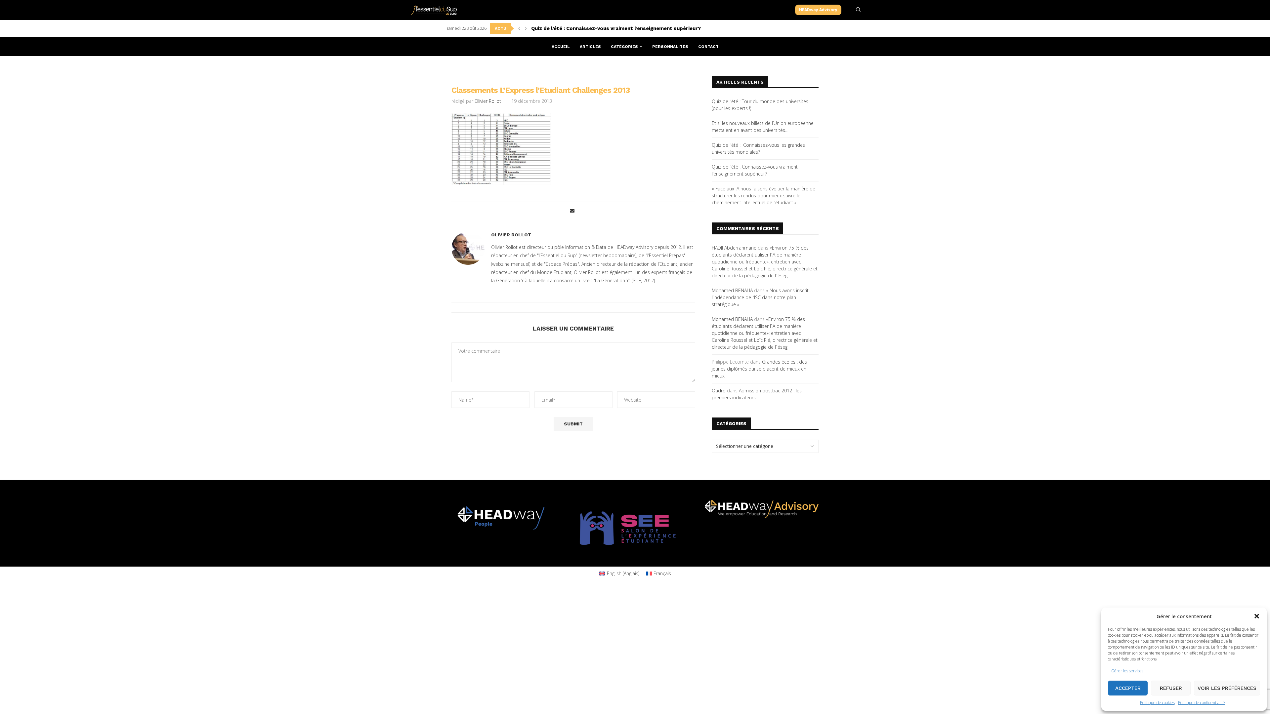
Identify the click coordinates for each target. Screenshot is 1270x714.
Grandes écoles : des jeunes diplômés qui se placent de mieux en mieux (759, 369)
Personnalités (670, 46)
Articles (590, 46)
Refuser (1171, 688)
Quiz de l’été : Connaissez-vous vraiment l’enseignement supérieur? (616, 28)
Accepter (1128, 688)
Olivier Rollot (488, 101)
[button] (1256, 616)
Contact (708, 46)
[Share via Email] (572, 210)
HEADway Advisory (818, 10)
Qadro (719, 390)
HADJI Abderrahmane (734, 248)
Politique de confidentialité (1201, 702)
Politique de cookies (1157, 702)
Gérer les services (1127, 671)
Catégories (624, 46)
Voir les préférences (1227, 688)
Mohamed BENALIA (732, 290)
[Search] (858, 9)
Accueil (561, 46)
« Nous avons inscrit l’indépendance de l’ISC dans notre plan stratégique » (760, 297)
